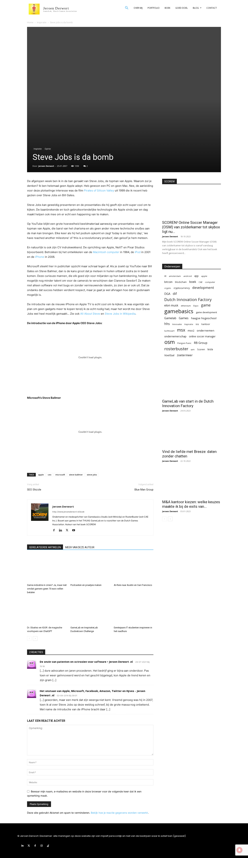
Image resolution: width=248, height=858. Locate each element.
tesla (210, 349)
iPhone (39, 257)
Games (183, 318)
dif (175, 294)
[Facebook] (55, 530)
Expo (195, 305)
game (206, 305)
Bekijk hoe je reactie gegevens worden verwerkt (119, 812)
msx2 (191, 330)
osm (169, 342)
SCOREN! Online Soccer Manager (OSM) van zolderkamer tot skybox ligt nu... (191, 227)
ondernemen (205, 330)
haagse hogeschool (203, 318)
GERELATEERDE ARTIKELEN (45, 547)
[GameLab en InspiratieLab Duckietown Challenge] (90, 611)
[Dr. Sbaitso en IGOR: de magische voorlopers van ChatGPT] (47, 611)
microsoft (60, 474)
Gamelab (170, 318)
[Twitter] (68, 530)
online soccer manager (202, 336)
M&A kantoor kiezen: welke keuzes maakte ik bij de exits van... (191, 504)
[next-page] (35, 638)
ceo (49, 474)
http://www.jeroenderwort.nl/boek (68, 511)
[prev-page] (29, 638)
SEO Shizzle (34, 489)
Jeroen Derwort (46, 166)
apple (41, 474)
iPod (138, 252)
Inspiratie (41, 22)
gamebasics (178, 311)
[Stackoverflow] (48, 845)
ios (197, 324)
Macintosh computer (106, 252)
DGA (167, 294)
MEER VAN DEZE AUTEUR (79, 547)
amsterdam (175, 276)
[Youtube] (75, 530)
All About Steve (90, 313)
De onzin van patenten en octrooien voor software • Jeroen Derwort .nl (86, 661)
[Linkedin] (62, 530)
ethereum (186, 305)
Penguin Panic (184, 343)
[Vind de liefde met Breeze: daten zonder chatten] (191, 432)
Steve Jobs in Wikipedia (120, 313)
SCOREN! (169, 181)
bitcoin (168, 282)
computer (210, 282)
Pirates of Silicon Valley (99, 190)
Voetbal (169, 355)
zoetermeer (185, 355)
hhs (167, 324)
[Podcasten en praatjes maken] (90, 568)
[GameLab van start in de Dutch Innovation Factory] (191, 382)
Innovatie (177, 324)
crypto (167, 288)
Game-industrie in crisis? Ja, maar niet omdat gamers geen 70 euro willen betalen (47, 589)
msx (181, 330)
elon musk (171, 305)
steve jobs (92, 474)
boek (192, 282)
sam (193, 349)
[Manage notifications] (239, 850)
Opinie (48, 149)
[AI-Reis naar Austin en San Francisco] (133, 568)
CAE (200, 282)
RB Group (200, 343)
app (196, 276)
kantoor (206, 324)
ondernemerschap (175, 336)
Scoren (201, 349)
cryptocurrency (182, 288)
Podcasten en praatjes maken (85, 585)
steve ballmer (76, 474)
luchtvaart (169, 330)
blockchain (181, 282)
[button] (126, 8)
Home (30, 22)
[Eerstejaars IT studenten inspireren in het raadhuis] (133, 611)
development (203, 288)
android (187, 276)
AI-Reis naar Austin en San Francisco (133, 585)
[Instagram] (41, 845)
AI (165, 276)
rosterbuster (176, 349)
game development (206, 312)
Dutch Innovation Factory (188, 299)
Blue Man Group (144, 489)
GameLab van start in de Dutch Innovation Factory (188, 403)
